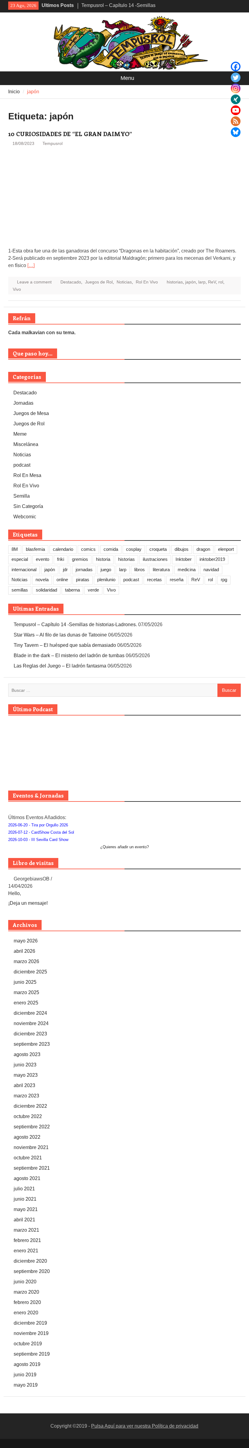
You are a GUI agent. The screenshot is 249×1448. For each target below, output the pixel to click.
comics (88, 549)
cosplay (134, 549)
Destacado (70, 282)
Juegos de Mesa (31, 413)
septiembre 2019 (32, 1354)
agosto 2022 (27, 1137)
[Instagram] (235, 88)
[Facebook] (235, 66)
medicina (187, 569)
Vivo (17, 289)
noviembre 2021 (31, 1147)
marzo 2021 (26, 1230)
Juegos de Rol (99, 282)
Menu (127, 78)
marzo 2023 (26, 1095)
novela (42, 579)
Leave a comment (34, 282)
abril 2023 (24, 1085)
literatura (161, 569)
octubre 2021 (28, 1157)
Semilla (21, 496)
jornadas (84, 569)
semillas (20, 589)
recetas (154, 579)
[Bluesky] (235, 132)
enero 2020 (26, 1312)
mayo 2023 (26, 1075)
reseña (176, 579)
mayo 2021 (26, 1209)
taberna (72, 589)
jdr (65, 569)
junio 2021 (25, 1199)
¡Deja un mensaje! (28, 903)
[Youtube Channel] (235, 110)
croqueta (158, 549)
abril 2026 (24, 951)
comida (111, 549)
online (62, 579)
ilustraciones (155, 559)
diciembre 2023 (30, 1033)
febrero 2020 (27, 1302)
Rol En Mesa (27, 475)
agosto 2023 (27, 1054)
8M (15, 549)
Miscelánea (25, 444)
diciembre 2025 (30, 971)
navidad (211, 569)
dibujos (182, 549)
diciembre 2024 (30, 1013)
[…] (31, 265)
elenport (226, 549)
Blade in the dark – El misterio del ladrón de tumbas (69, 655)
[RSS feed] (235, 121)
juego (106, 569)
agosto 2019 (27, 1364)
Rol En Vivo (147, 282)
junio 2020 (25, 1281)
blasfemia (35, 549)
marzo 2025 (26, 992)
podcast (21, 465)
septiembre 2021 (32, 1168)
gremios (80, 559)
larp (202, 282)
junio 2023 (25, 1064)
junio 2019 (25, 1374)
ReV (212, 282)
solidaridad (46, 589)
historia (103, 559)
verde (93, 589)
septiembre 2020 (32, 1271)
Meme (20, 434)
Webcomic (24, 516)
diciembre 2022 (30, 1106)
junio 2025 (25, 982)
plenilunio (106, 579)
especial (20, 559)
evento (42, 559)
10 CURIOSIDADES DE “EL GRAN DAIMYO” (70, 133)
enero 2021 (26, 1250)
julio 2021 (24, 1188)
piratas (82, 579)
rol (220, 282)
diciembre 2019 (30, 1323)
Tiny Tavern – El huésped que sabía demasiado (65, 645)
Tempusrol (53, 143)
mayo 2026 (26, 940)
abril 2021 (24, 1219)
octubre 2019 (28, 1343)
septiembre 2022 (32, 1126)
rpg (224, 579)
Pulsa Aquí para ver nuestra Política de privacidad (144, 1426)
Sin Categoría (28, 506)
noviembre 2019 (31, 1333)
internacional (24, 569)
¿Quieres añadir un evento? (124, 847)
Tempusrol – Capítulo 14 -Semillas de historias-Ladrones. (75, 624)
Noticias (124, 282)
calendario (63, 549)
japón (190, 282)
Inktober (184, 559)
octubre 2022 (28, 1116)
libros (139, 569)
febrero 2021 (27, 1240)
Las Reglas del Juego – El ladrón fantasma (60, 665)
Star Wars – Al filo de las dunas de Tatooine (60, 634)
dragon (203, 549)
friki (60, 559)
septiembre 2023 (32, 1044)
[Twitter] (235, 77)
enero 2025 (26, 1002)
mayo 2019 (26, 1385)
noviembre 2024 (31, 1023)
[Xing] (235, 99)
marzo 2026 (26, 961)
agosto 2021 (27, 1178)
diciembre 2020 (30, 1261)
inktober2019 (212, 559)
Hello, (14, 893)
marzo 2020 (26, 1292)
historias (175, 282)
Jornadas (23, 403)
